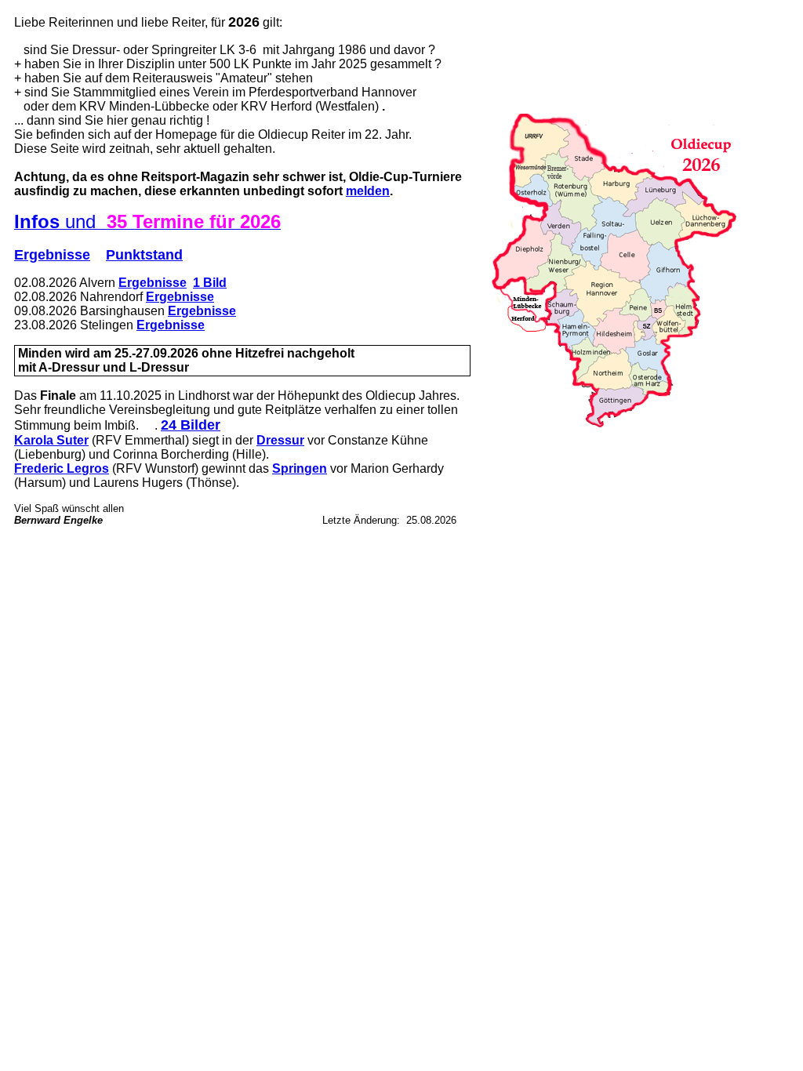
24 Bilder (190, 425)
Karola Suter (51, 440)
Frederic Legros (61, 468)
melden (368, 191)
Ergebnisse (52, 255)
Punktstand (144, 255)
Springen (299, 468)
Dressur (280, 440)
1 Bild (210, 282)
